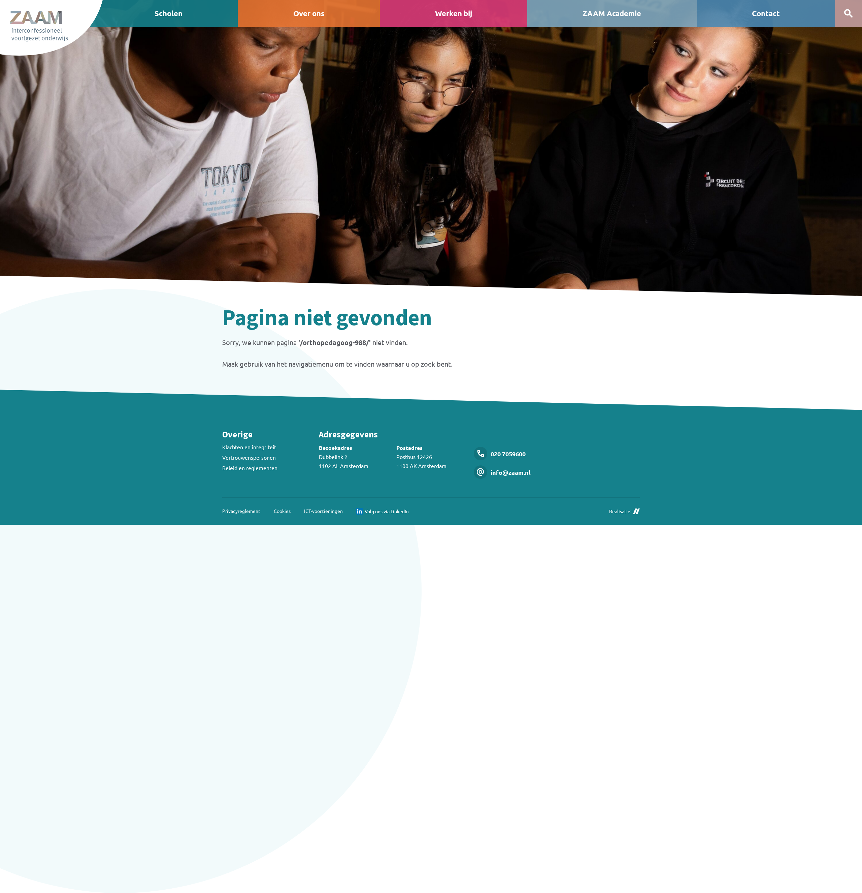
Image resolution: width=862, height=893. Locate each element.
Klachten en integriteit (249, 446)
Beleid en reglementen (249, 467)
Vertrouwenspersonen (249, 457)
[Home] (51, 28)
